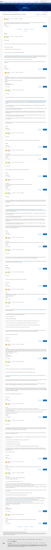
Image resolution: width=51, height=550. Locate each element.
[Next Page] (28, 31)
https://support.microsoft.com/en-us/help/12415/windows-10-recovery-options (17, 500)
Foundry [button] (28, 1)
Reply (45, 26)
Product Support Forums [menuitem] (22, 3)
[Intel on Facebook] (8, 541)
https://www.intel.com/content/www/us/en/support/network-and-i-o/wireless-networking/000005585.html (30, 309)
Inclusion (36, 539)
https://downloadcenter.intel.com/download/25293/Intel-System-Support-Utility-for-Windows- (18, 55)
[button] (47, 19)
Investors (23, 539)
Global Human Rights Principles (30, 545)
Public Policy (40, 539)
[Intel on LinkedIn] (12, 541)
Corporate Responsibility (31, 539)
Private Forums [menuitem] (39, 3)
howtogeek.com (8, 376)
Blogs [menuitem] (34, 3)
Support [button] (10, 1)
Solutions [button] (14, 1)
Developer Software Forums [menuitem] (13, 3)
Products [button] (5, 1)
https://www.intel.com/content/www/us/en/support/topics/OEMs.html (34, 100)
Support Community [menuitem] (3, 3)
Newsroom (19, 539)
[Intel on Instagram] (16, 541)
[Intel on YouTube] (14, 541)
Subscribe (38, 14)
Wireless (16, 11)
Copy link (40, 69)
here (25, 532)
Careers (26, 539)
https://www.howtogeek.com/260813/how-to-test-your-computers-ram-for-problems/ (18, 375)
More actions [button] (44, 14)
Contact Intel (15, 539)
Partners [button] (24, 1)
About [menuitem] (8, 3)
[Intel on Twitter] (10, 541)
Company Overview (10, 539)
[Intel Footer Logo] (4, 543)
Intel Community (5, 11)
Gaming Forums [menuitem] (29, 3)
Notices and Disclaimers (34, 545)
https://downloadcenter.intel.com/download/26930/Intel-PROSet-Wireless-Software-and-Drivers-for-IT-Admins (25, 209)
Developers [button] (19, 1)
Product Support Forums (11, 11)
